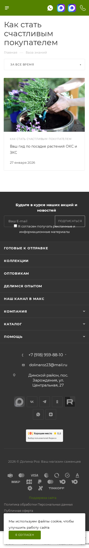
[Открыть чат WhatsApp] (50, 7)
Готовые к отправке (26, 248)
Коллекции (16, 261)
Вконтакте (32, 401)
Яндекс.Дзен (50, 414)
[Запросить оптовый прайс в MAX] (71, 7)
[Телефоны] (82, 7)
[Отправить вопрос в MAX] (61, 7)
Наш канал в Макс (24, 299)
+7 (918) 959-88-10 (45, 355)
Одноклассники (57, 401)
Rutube (70, 401)
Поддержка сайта (42, 498)
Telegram (44, 401)
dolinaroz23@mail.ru (48, 364)
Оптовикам (16, 273)
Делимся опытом (23, 286)
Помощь (13, 337)
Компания (15, 311)
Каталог (13, 324)
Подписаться (70, 221)
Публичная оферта (18, 511)
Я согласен (24, 535)
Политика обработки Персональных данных (38, 504)
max (19, 401)
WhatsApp (38, 414)
